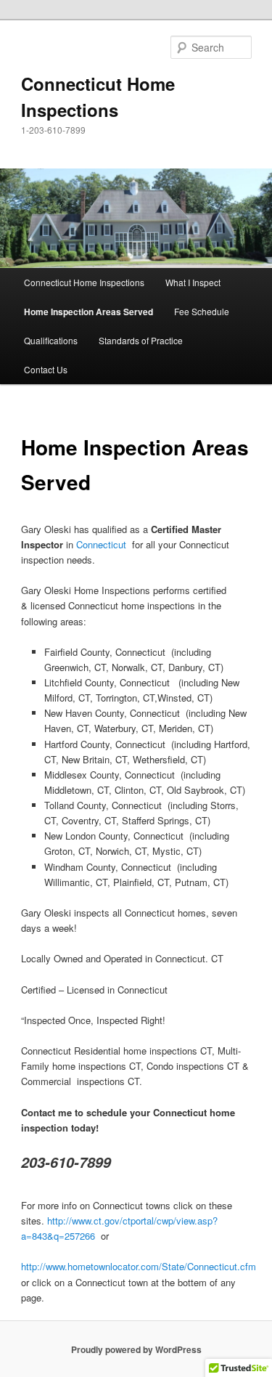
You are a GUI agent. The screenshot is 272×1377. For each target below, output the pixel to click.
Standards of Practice (141, 340)
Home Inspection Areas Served (88, 311)
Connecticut (101, 544)
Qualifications (51, 340)
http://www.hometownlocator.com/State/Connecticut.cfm (138, 1266)
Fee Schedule (201, 311)
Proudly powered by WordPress (136, 1349)
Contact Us (45, 369)
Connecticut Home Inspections (84, 282)
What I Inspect (193, 282)
